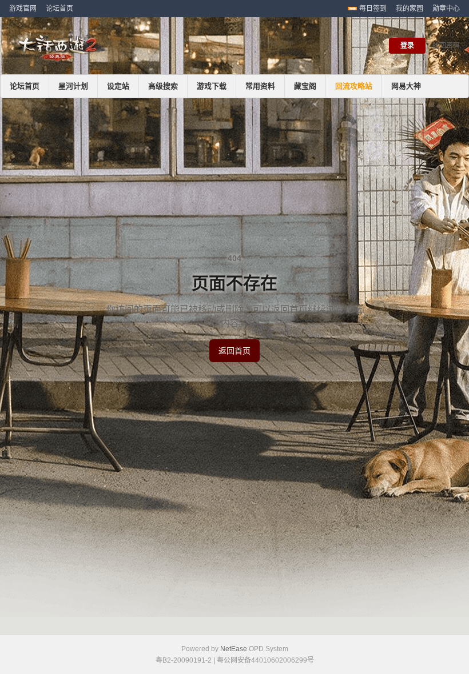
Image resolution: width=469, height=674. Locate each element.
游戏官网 (23, 9)
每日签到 (373, 9)
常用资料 (260, 86)
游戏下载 (211, 86)
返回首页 (234, 350)
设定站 (118, 86)
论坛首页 (59, 9)
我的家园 (409, 9)
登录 (407, 46)
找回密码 (446, 46)
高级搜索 (163, 86)
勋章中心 (446, 9)
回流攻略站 (353, 86)
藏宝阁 (305, 86)
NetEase (233, 649)
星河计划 (73, 86)
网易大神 (406, 86)
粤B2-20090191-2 (184, 660)
